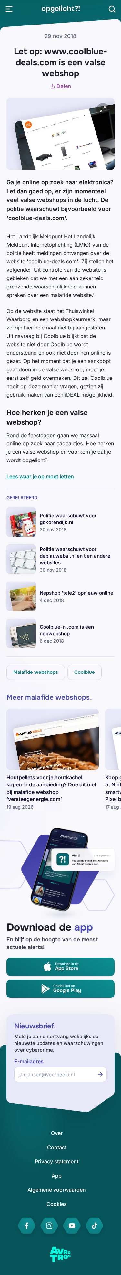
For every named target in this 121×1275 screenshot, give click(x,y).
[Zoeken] (112, 9)
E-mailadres (29, 1061)
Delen (63, 86)
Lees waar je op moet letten (40, 476)
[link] (60, 9)
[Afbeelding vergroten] (102, 109)
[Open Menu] (9, 9)
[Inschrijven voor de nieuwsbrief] (100, 1074)
